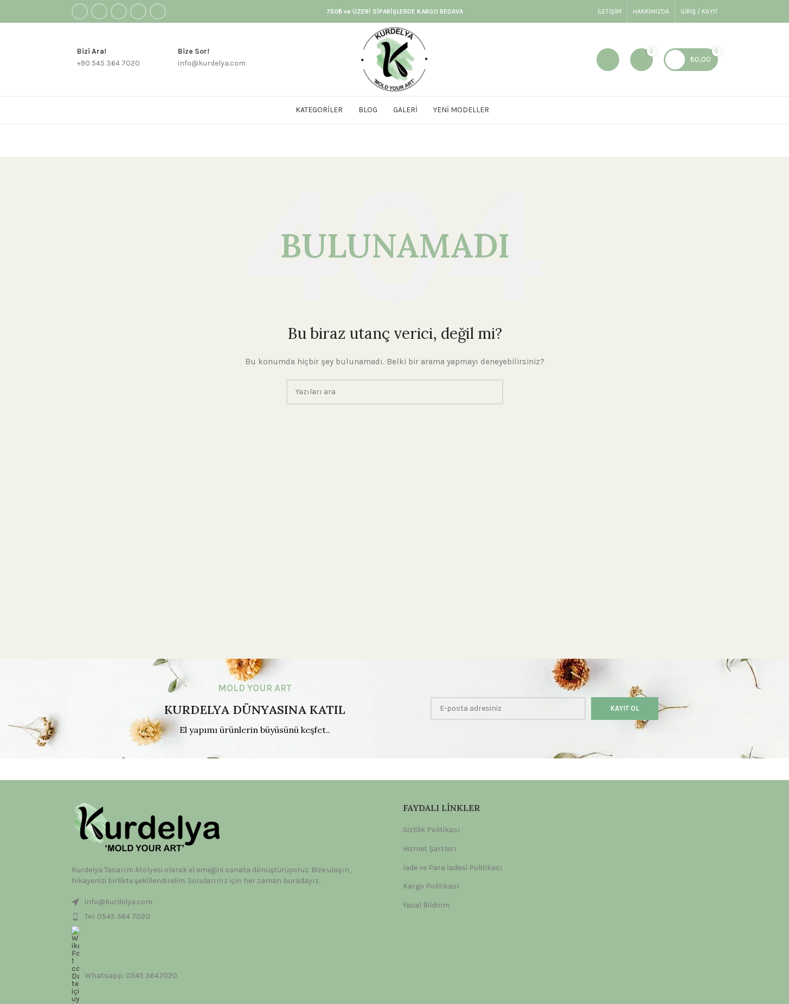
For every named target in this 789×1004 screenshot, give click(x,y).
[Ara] (608, 59)
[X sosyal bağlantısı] (99, 11)
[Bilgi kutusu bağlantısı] (106, 60)
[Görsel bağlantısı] (144, 828)
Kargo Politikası (431, 886)
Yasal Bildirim (426, 905)
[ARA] (490, 391)
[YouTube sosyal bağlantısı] (138, 11)
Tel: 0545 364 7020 (117, 916)
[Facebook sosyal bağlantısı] (80, 11)
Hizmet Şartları (430, 848)
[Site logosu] (394, 58)
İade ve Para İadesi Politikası (453, 867)
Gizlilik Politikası (431, 829)
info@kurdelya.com (118, 901)
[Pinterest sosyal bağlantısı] (158, 11)
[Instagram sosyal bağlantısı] (119, 11)
